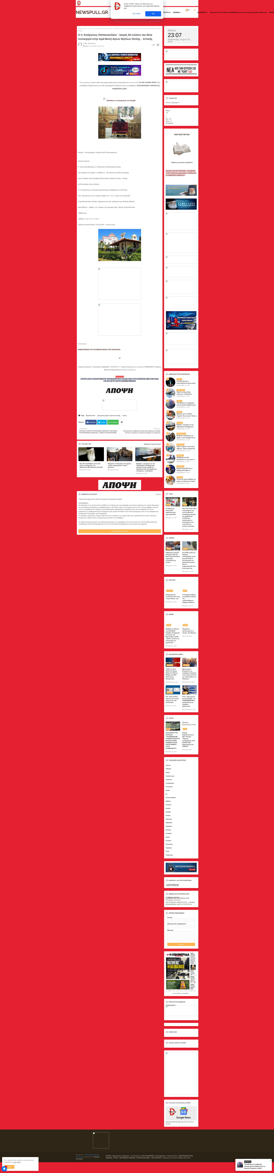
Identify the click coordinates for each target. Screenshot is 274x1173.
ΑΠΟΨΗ (108, 1156)
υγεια (167, 851)
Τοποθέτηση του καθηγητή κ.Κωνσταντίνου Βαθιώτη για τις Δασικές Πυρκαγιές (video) (186, 405)
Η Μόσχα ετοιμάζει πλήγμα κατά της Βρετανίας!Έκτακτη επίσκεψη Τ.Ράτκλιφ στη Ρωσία (173, 557)
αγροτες (168, 765)
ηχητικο (168, 808)
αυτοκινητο (169, 787)
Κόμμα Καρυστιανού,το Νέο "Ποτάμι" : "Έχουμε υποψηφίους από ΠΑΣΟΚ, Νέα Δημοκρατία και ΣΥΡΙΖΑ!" (188, 739)
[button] (195, 10)
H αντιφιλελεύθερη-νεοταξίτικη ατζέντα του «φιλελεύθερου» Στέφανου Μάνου (189, 598)
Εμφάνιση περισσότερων (152, 444)
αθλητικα (168, 769)
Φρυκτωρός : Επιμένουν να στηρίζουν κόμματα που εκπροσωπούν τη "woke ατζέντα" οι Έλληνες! (189, 674)
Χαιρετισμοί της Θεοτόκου (121, 1156)
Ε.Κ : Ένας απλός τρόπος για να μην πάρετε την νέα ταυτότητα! (172, 699)
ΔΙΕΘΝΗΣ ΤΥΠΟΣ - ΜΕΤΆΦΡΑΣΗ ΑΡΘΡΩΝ (120, 1158)
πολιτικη (168, 830)
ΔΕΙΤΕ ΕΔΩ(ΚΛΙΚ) (173, 885)
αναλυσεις (169, 779)
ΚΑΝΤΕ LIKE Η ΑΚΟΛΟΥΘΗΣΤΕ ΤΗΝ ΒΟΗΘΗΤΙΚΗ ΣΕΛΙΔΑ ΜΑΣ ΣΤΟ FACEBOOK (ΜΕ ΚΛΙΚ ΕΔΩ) (120, 379)
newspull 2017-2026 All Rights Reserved (176, 1158)
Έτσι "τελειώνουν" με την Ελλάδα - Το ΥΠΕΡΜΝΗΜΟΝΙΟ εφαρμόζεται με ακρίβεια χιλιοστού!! (189, 701)
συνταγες (168, 840)
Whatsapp (114, 422)
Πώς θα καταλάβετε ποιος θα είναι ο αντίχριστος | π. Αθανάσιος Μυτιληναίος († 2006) (91, 465)
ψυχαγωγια (169, 855)
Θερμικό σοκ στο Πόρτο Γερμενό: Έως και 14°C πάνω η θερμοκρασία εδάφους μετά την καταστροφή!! (187, 417)
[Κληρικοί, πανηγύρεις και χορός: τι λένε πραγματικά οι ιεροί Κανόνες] (170, 437)
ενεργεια (168, 804)
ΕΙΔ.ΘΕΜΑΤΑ (201, 12)
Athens (172, 30)
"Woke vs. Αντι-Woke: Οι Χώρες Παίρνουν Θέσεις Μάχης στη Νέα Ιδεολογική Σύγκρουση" (172, 674)
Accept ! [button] (9, 1167)
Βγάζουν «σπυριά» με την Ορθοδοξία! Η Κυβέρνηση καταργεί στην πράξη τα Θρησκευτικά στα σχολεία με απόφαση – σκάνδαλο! (146, 467)
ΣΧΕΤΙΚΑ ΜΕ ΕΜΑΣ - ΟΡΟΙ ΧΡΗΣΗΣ (149, 1158)
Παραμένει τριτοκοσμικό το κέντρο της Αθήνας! (189, 631)
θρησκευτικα (90, 415)
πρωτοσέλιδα (177, 993)
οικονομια (169, 819)
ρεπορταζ (169, 833)
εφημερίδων (186, 993)
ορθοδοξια (169, 822)
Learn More (17, 1162)
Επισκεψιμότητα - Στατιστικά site (166, 1156)
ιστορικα (168, 812)
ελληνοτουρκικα (171, 797)
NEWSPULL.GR (92, 12)
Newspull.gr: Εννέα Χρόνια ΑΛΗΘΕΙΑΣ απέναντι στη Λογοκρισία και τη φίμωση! (238, 12)
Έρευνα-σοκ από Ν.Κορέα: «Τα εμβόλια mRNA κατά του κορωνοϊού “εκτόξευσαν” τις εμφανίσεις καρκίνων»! (181, 173)
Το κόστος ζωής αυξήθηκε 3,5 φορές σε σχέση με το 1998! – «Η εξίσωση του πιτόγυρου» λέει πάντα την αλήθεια (186, 482)
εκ (166, 794)
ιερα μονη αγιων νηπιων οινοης (108, 415)
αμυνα (168, 772)
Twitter (103, 422)
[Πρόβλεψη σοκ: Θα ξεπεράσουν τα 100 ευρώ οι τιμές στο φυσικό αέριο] (170, 458)
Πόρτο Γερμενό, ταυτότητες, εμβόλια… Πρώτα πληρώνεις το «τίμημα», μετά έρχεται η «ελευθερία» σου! (186, 449)
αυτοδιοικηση (170, 783)
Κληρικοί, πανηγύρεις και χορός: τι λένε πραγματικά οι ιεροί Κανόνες (119, 465)
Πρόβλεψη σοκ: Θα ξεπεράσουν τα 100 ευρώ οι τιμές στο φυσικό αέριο (186, 459)
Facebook (92, 422)
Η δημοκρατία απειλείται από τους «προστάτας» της (173, 596)
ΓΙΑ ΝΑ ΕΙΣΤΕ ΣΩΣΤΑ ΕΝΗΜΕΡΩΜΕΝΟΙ (119, 381)
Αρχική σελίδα (82, 28)
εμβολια (168, 801)
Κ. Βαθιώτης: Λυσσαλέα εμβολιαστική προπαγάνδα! (171, 511)
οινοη (90, 28)
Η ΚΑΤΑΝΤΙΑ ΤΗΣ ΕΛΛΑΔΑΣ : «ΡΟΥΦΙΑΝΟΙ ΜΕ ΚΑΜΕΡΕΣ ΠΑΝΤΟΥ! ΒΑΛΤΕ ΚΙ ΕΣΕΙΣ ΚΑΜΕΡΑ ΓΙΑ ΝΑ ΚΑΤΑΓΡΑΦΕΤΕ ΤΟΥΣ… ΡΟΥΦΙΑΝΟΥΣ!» (173, 740)
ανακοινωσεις (170, 776)
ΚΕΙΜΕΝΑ (176, 12)
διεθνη (168, 790)
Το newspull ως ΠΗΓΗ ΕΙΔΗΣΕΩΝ (142, 1156)
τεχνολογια (169, 844)
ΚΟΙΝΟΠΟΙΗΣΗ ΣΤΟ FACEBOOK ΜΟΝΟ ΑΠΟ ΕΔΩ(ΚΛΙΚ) (99, 350)
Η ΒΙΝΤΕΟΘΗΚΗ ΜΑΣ (185, 1156)
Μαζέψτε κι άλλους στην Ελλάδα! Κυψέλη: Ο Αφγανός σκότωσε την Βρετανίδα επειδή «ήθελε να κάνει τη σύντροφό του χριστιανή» (173, 635)
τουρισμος (169, 848)
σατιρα (168, 837)
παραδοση (169, 826)
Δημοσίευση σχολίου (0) (119, 531)
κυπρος (168, 815)
